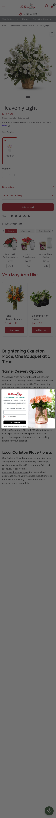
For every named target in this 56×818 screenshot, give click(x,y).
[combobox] (5, 416)
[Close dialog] (53, 391)
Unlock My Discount (15, 422)
